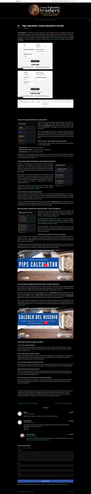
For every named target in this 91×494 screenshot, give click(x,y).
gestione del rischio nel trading (31, 188)
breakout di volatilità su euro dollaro (64, 226)
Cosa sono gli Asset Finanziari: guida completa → (63, 403)
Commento (20, 450)
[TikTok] (20, 1)
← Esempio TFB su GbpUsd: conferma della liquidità (27, 403)
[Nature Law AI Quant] (18, 1)
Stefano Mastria (30, 434)
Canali (37, 19)
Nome (19, 463)
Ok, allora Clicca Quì (63, 1)
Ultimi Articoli (43, 19)
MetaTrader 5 (41, 216)
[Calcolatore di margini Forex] (51, 71)
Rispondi (71, 412)
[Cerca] (89, 20)
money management (36, 185)
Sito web (19, 473)
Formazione (26, 28)
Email (19, 468)
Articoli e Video (51, 19)
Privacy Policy (70, 491)
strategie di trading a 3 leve (47, 222)
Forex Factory (62, 218)
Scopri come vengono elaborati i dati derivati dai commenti (54, 484)
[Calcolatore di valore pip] (51, 43)
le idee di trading (53, 39)
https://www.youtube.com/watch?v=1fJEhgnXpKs (38, 440)
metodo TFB (32, 303)
